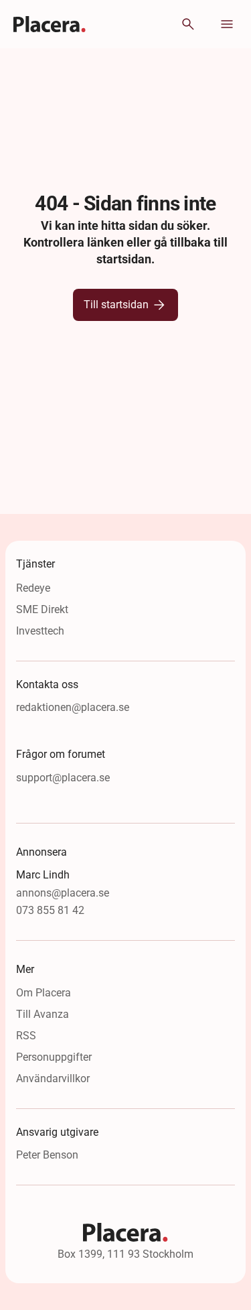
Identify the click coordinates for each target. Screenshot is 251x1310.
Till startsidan (116, 304)
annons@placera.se (62, 893)
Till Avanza (42, 1014)
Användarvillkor (53, 1078)
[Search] (188, 24)
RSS (26, 1035)
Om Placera (43, 992)
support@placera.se (63, 777)
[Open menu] (227, 24)
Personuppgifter (54, 1057)
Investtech (40, 631)
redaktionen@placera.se (72, 707)
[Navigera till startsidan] (49, 24)
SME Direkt (42, 609)
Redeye (33, 588)
